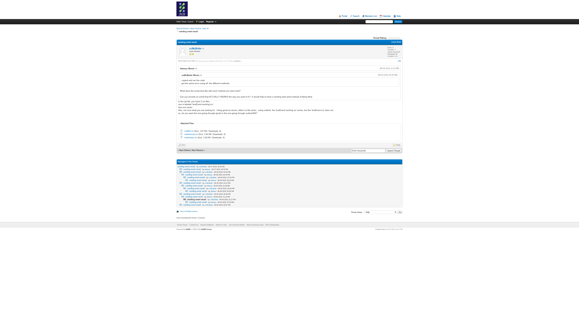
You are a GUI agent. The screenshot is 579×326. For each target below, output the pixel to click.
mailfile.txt (188, 131)
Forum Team (182, 225)
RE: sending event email (190, 169)
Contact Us (193, 225)
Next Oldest (184, 150)
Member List (371, 16)
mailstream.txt (190, 137)
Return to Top (221, 225)
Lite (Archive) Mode (237, 225)
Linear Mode (396, 42)
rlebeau (207, 169)
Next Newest (197, 150)
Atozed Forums (182, 28)
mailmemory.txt (191, 134)
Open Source (195, 28)
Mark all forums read (255, 225)
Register (210, 22)
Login (201, 22)
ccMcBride (195, 48)
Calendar (387, 16)
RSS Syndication (272, 225)
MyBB (188, 229)
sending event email (186, 166)
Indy (204, 28)
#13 (399, 61)
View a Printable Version (189, 211)
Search (356, 16)
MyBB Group (206, 229)
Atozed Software (207, 225)
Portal (344, 16)
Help (399, 16)
